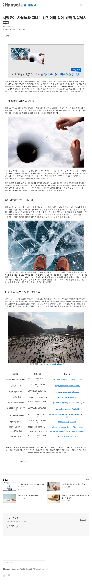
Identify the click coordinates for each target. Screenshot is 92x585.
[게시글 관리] (14, 461)
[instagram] (4, 575)
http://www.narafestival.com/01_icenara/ (67, 431)
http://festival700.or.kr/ (67, 436)
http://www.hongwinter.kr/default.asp (67, 427)
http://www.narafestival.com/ (51, 364)
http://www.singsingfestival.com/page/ (67, 402)
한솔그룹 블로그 (13, 518)
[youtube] (9, 575)
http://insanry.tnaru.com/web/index (67, 379)
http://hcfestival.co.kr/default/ (67, 386)
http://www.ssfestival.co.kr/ (67, 392)
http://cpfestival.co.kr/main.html (67, 409)
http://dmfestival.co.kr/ (67, 397)
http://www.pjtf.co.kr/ (67, 422)
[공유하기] (11, 461)
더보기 (87, 479)
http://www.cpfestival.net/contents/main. (66, 414)
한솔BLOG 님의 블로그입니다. (16, 521)
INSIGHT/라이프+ (8, 27)
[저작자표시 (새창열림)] (28, 462)
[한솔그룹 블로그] (20, 5)
